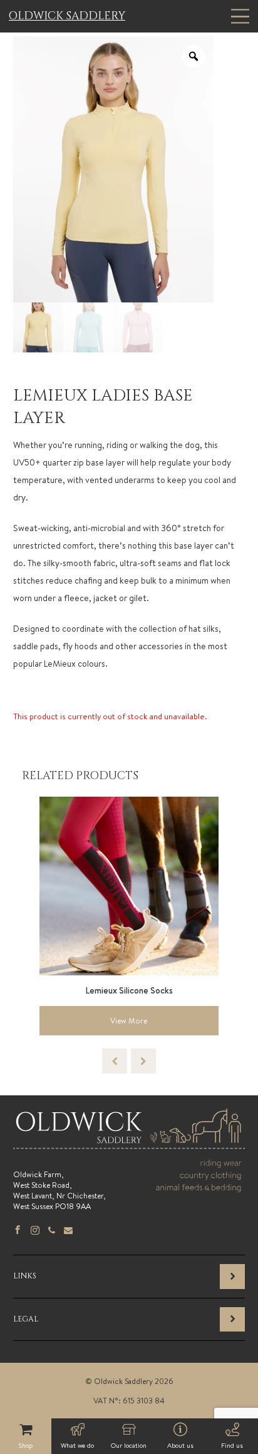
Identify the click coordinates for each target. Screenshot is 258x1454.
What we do (77, 1445)
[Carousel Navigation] (129, 1060)
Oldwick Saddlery (67, 16)
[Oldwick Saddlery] (129, 1143)
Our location (129, 1445)
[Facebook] (17, 1231)
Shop (26, 1445)
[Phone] (51, 1231)
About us (180, 1445)
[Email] (68, 1231)
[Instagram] (35, 1231)
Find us (232, 1445)
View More (128, 1020)
